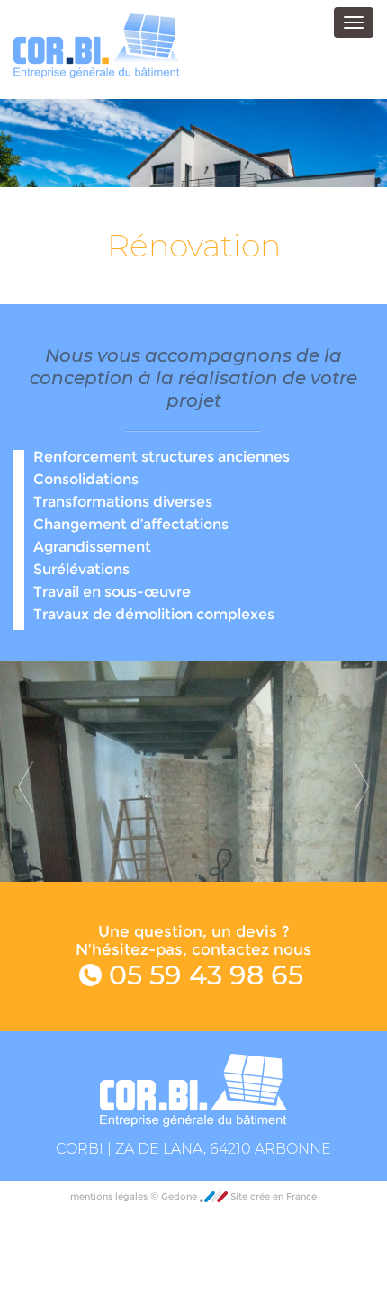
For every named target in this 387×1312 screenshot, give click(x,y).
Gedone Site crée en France (239, 1196)
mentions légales (110, 1196)
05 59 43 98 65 (202, 975)
